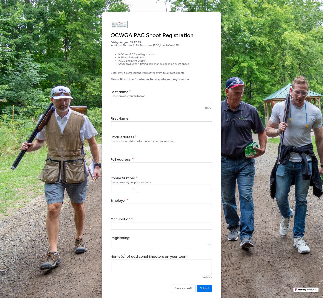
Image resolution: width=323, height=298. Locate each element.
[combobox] (120, 188)
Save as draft (183, 288)
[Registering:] (209, 245)
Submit (204, 288)
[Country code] (133, 189)
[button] (306, 291)
